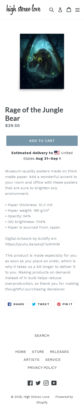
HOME (20, 351)
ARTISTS (31, 359)
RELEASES (59, 351)
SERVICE (53, 359)
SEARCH (42, 335)
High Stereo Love (36, 397)
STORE (38, 351)
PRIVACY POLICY (42, 367)
